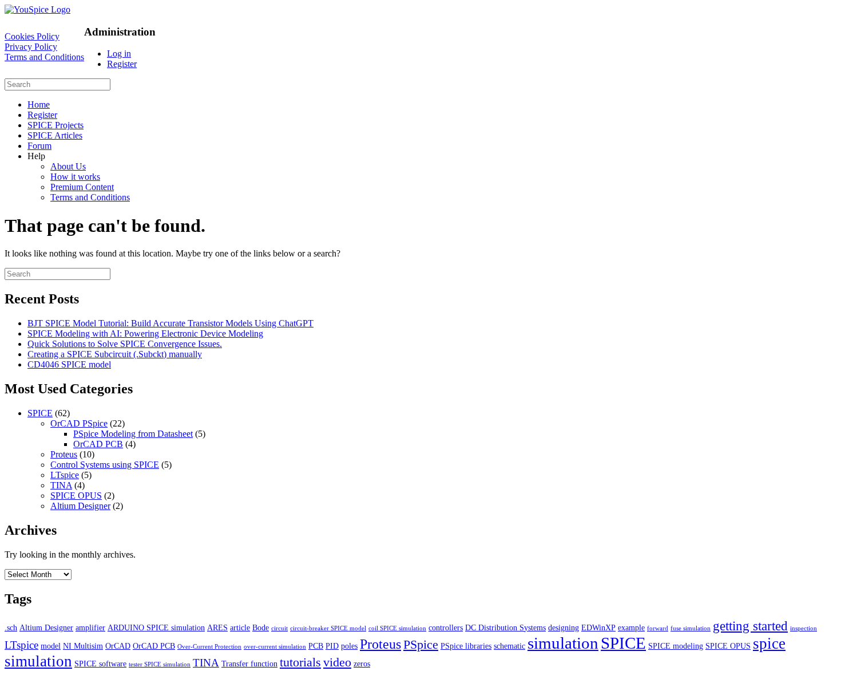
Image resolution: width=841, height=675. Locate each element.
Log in (119, 53)
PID (332, 645)
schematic (509, 645)
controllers (446, 627)
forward (657, 628)
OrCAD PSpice (79, 423)
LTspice (64, 475)
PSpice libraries (466, 645)
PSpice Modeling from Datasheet (133, 434)
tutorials (300, 662)
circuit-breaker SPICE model (328, 628)
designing (563, 627)
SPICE (40, 413)
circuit (279, 628)
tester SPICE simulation (160, 664)
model (51, 645)
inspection (803, 628)
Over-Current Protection (209, 647)
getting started (750, 625)
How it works (75, 176)
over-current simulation (275, 647)
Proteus (63, 454)
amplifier (90, 627)
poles (349, 645)
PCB (315, 645)
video (337, 662)
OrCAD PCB (98, 444)
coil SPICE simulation (397, 628)
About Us (68, 166)
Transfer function (249, 663)
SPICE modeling (675, 645)
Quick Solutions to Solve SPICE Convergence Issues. (124, 344)
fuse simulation (691, 628)
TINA (61, 485)
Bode (260, 627)
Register (122, 64)
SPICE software (100, 663)
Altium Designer (80, 506)
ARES (217, 627)
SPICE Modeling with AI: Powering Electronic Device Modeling (145, 333)
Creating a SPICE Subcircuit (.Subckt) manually (114, 354)
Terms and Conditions (44, 57)
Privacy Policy (31, 47)
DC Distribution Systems (505, 627)
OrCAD (117, 645)
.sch (11, 627)
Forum (39, 146)
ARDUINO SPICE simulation (156, 627)
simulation (562, 643)
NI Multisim (83, 645)
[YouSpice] (37, 9)
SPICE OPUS (76, 495)
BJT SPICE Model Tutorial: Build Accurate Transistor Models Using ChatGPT (170, 323)
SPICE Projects (55, 125)
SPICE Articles (54, 135)
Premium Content (82, 187)
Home (38, 104)
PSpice (420, 644)
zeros (362, 663)
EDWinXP (598, 627)
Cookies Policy (32, 36)
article (240, 627)
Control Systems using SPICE (104, 464)
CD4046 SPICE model (69, 364)
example (631, 627)
